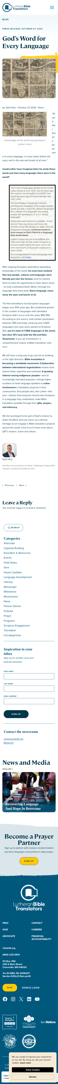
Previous (9, 485)
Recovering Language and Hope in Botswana (23, 806)
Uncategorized (12, 635)
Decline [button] (32, 1076)
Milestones (10, 591)
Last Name (8, 684)
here (4, 346)
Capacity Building (14, 548)
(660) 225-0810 (11, 954)
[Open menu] (52, 7)
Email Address (10, 696)
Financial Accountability (41, 937)
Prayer (7, 616)
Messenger (10, 587)
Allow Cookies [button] (33, 1069)
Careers (37, 929)
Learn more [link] (25, 1062)
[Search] (7, 527)
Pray (5, 923)
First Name (8, 671)
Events (7, 557)
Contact (37, 923)
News (41, 107)
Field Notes (10, 562)
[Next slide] (51, 792)
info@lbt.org (9, 948)
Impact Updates (13, 572)
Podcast (8, 611)
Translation (10, 630)
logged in (21, 507)
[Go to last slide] (6, 792)
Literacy (8, 582)
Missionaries (11, 596)
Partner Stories (12, 606)
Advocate (9, 543)
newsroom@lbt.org (13, 739)
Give (6, 567)
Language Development (18, 577)
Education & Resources (17, 553)
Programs (9, 621)
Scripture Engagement (17, 625)
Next (21, 485)
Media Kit (9, 742)
